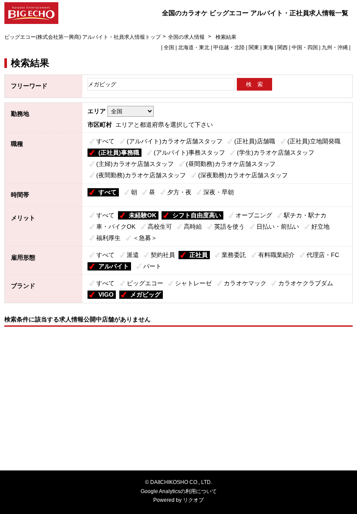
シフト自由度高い (196, 215)
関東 (254, 47)
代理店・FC (322, 254)
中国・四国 (305, 47)
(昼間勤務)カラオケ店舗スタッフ (231, 163)
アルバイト (113, 266)
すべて (105, 141)
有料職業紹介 (276, 254)
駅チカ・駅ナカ (305, 215)
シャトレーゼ (193, 283)
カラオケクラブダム (305, 283)
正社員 (198, 254)
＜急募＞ (145, 237)
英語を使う (229, 226)
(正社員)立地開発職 (313, 141)
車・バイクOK (115, 226)
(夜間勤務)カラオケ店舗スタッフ (141, 175)
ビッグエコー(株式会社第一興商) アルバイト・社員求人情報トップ (82, 37)
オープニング (254, 215)
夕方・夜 (179, 192)
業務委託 (234, 254)
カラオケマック (245, 283)
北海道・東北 (193, 47)
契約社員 (163, 254)
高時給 (193, 226)
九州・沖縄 (335, 47)
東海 (268, 47)
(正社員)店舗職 (254, 141)
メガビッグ (145, 294)
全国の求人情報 (187, 37)
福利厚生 (108, 237)
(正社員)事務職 (118, 152)
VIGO (106, 294)
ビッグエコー (145, 283)
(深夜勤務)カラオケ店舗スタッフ (243, 175)
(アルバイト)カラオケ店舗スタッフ (174, 141)
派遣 (133, 254)
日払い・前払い (277, 226)
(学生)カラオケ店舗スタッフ (275, 152)
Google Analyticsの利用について (179, 491)
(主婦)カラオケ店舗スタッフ (135, 163)
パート (152, 266)
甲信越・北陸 (229, 47)
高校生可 (160, 226)
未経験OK (142, 215)
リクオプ (193, 500)
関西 (282, 47)
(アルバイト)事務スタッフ (189, 152)
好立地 (320, 226)
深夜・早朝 (218, 192)
